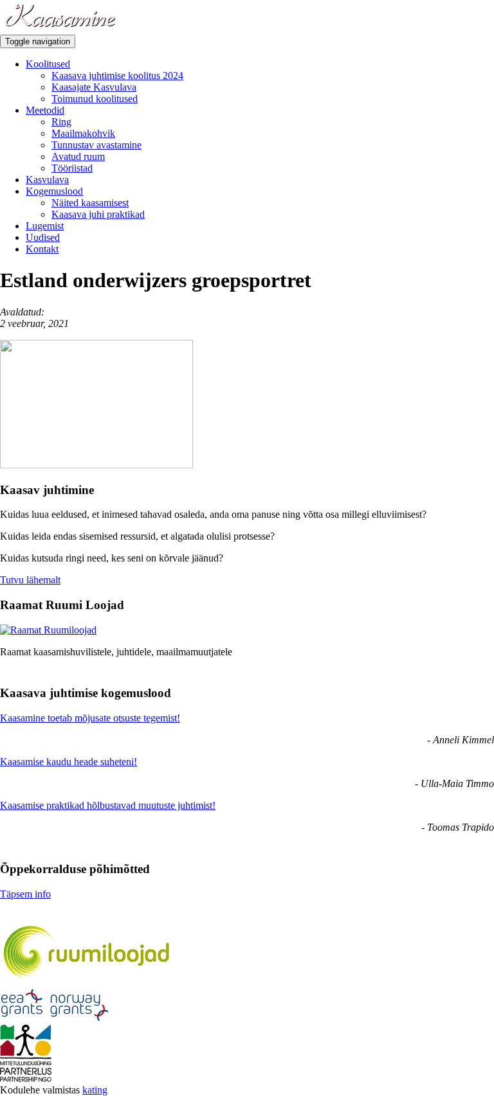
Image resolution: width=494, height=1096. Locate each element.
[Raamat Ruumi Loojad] (48, 629)
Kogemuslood (54, 191)
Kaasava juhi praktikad (98, 214)
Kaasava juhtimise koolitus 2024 (117, 75)
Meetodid (45, 110)
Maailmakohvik (83, 133)
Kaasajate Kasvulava (93, 87)
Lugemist (45, 225)
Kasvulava (47, 179)
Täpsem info (25, 893)
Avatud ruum (78, 156)
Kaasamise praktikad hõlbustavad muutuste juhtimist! (107, 805)
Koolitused (48, 63)
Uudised (43, 237)
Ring (61, 121)
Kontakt (42, 248)
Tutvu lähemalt (30, 579)
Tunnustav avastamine (96, 144)
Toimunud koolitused (94, 98)
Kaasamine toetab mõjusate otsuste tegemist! (90, 717)
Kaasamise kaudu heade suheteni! (68, 761)
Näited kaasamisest (90, 202)
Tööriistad (72, 168)
